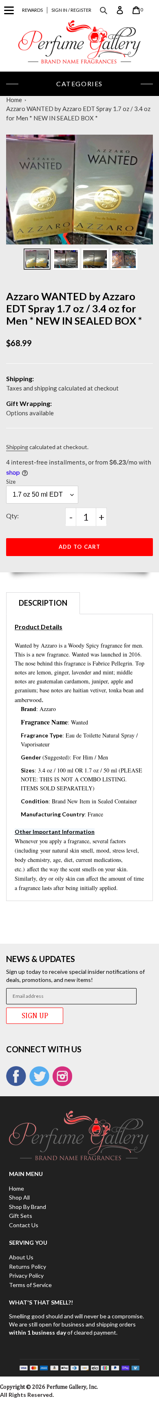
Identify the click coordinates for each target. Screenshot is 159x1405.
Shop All (19, 1197)
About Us (21, 1257)
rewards (32, 10)
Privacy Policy (26, 1275)
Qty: (12, 515)
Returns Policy (27, 1266)
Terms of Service (30, 1284)
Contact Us (23, 1225)
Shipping (17, 446)
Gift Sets (20, 1215)
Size (10, 481)
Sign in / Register (71, 10)
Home (14, 99)
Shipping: (20, 378)
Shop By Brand (27, 1206)
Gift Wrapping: (29, 403)
